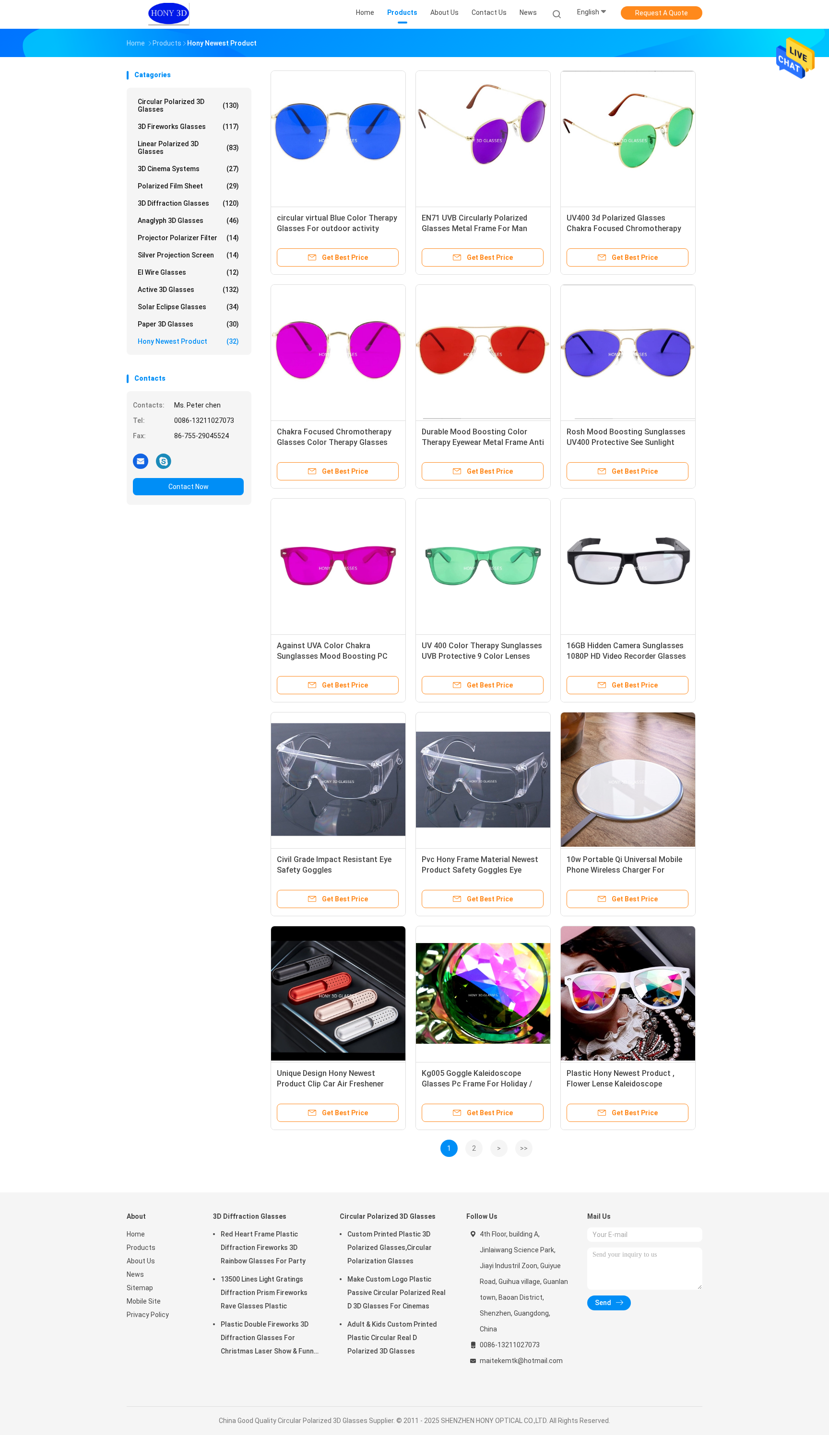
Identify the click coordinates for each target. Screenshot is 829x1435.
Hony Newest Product (188, 341)
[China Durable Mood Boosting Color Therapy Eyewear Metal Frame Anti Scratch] (483, 352)
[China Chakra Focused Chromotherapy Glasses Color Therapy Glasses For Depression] (338, 352)
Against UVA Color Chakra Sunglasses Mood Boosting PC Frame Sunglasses (332, 656)
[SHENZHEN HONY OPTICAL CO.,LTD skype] (163, 460)
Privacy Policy (148, 1314)
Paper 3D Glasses (188, 324)
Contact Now (188, 486)
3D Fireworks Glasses (188, 126)
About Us (141, 1261)
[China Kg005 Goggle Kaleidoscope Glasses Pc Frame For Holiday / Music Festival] (483, 993)
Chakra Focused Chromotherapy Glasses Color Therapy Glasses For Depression (334, 442)
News (135, 1274)
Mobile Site (144, 1301)
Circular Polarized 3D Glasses (188, 105)
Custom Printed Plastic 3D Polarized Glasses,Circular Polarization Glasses (389, 1247)
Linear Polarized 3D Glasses (188, 147)
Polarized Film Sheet (188, 186)
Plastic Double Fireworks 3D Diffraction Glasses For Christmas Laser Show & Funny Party (269, 1339)
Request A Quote (661, 13)
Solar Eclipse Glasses (188, 307)
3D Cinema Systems (188, 169)
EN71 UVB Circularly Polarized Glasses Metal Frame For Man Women (474, 228)
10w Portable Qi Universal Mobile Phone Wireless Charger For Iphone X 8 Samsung (624, 870)
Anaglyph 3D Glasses (188, 220)
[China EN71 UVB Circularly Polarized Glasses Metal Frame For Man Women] (483, 138)
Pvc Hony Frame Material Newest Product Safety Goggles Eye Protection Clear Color (480, 870)
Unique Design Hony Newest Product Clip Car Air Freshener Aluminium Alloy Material (330, 1084)
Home (136, 1234)
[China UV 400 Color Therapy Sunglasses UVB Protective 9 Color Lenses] (483, 566)
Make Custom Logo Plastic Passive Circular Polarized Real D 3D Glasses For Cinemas (396, 1292)
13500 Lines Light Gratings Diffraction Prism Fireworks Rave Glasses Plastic (264, 1292)
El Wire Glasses (188, 272)
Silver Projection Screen (188, 255)
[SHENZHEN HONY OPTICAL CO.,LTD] (169, 14)
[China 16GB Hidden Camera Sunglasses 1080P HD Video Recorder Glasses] (628, 566)
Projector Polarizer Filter (188, 238)
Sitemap (140, 1288)
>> (524, 1148)
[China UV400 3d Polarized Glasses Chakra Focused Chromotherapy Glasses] (628, 138)
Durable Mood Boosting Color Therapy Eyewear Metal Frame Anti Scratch (483, 442)
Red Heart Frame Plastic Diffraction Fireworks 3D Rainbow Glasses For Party (263, 1247)
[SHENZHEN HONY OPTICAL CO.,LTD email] (140, 460)
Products (141, 1247)
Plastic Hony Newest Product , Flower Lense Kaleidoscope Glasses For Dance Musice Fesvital (628, 1084)
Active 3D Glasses (188, 289)
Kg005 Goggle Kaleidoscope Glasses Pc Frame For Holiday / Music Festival (477, 1084)
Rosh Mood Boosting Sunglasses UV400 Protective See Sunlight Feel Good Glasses (626, 442)
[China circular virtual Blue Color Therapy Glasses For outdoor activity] (338, 138)
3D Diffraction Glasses (188, 203)
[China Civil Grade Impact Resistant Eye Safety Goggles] (338, 779)
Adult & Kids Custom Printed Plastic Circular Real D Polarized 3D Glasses (392, 1337)
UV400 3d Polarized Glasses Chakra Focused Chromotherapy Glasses (624, 228)
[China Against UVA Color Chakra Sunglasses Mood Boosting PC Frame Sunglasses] (338, 566)
